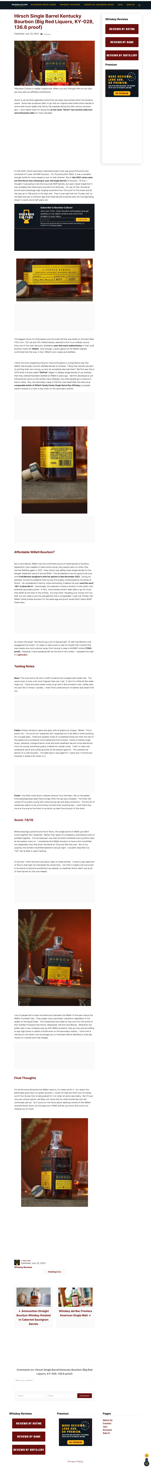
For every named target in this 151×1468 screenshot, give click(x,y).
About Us (108, 1420)
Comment (85, 1396)
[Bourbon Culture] (19, 5)
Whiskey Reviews (23, 1267)
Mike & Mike (27, 1261)
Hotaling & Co (54, 1272)
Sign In (106, 1433)
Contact (107, 1423)
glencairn (22, 655)
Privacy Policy (75, 1461)
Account (107, 1430)
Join (105, 1426)
